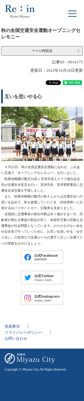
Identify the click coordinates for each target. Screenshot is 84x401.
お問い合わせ (16, 338)
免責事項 (12, 326)
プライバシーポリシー (23, 332)
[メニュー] (72, 13)
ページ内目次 (42, 51)
